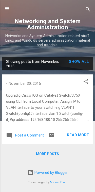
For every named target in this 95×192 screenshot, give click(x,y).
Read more (78, 135)
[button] (86, 82)
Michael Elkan (58, 182)
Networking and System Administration (47, 24)
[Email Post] (52, 137)
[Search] (88, 10)
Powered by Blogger (50, 172)
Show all (79, 61)
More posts (47, 154)
